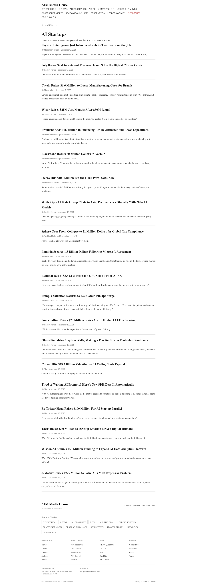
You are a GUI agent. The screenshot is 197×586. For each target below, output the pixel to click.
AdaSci (74, 560)
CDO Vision (76, 548)
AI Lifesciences (78, 9)
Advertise (133, 548)
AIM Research (77, 545)
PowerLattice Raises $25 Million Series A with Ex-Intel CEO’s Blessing (88, 320)
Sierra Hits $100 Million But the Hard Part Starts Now (78, 178)
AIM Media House (55, 4)
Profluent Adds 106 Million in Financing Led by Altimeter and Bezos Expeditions (95, 129)
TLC (102, 552)
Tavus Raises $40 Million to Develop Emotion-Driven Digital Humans (87, 428)
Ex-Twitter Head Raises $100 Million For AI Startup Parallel (82, 408)
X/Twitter (127, 506)
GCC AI (103, 548)
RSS (153, 506)
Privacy (132, 552)
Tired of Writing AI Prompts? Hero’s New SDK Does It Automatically (88, 384)
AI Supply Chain (106, 9)
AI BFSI (92, 9)
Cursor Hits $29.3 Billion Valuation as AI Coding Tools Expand (83, 364)
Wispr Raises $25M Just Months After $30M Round (76, 109)
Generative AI (98, 13)
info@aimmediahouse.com (90, 571)
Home (44, 25)
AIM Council (76, 556)
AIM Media (104, 560)
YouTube (146, 506)
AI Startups (134, 13)
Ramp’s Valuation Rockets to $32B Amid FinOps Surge (78, 296)
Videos (44, 560)
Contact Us (134, 545)
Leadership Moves (127, 9)
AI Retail (63, 9)
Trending (45, 552)
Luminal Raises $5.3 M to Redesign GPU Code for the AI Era (82, 275)
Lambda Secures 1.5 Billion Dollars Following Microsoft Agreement (86, 251)
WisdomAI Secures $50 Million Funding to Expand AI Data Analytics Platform (94, 449)
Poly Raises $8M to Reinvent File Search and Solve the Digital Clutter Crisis (92, 65)
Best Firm (104, 556)
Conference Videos (52, 13)
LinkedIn (136, 506)
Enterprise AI (49, 9)
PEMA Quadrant (106, 545)
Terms (131, 556)
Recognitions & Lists (77, 13)
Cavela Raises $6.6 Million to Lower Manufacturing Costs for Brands (87, 85)
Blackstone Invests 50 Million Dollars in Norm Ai (75, 154)
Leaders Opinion (116, 13)
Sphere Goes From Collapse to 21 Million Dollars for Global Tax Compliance (93, 231)
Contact (152, 581)
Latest (44, 548)
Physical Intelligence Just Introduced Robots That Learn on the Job (86, 45)
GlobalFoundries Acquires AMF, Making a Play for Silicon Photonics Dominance (95, 340)
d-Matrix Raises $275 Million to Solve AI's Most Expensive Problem (87, 473)
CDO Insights (49, 17)
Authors (45, 556)
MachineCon (76, 552)
